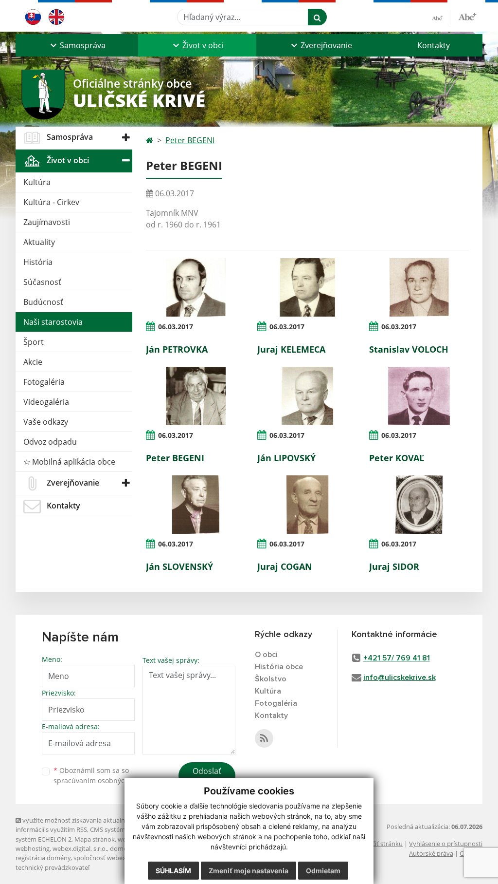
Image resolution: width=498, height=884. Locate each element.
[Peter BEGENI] (196, 396)
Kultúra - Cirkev (51, 202)
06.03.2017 (175, 326)
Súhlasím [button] (173, 870)
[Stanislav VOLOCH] (419, 287)
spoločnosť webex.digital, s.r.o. (117, 857)
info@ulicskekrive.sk (399, 677)
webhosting (33, 848)
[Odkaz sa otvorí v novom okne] (264, 738)
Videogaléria (46, 401)
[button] (77, 45)
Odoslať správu (207, 777)
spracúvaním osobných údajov (103, 780)
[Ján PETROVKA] (196, 287)
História (38, 262)
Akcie (32, 362)
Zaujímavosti (46, 222)
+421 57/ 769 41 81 (396, 658)
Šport (33, 342)
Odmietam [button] (323, 870)
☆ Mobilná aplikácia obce (69, 461)
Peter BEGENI (189, 140)
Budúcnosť (43, 302)
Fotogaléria (44, 381)
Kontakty (433, 45)
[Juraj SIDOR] (419, 504)
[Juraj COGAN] (307, 504)
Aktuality (39, 242)
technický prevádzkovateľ (52, 867)
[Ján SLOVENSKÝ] (196, 504)
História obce (279, 667)
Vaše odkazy (45, 421)
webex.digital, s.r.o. (80, 848)
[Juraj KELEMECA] (307, 287)
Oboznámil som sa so (103, 775)
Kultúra (37, 182)
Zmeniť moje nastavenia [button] (248, 870)
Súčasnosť (42, 282)
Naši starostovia (53, 322)
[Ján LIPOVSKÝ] (307, 396)
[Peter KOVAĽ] (419, 396)
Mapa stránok (94, 839)
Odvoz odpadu (50, 441)
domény (122, 848)
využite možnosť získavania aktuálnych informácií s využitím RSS (75, 825)
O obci (266, 654)
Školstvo (270, 679)
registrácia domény (43, 857)
